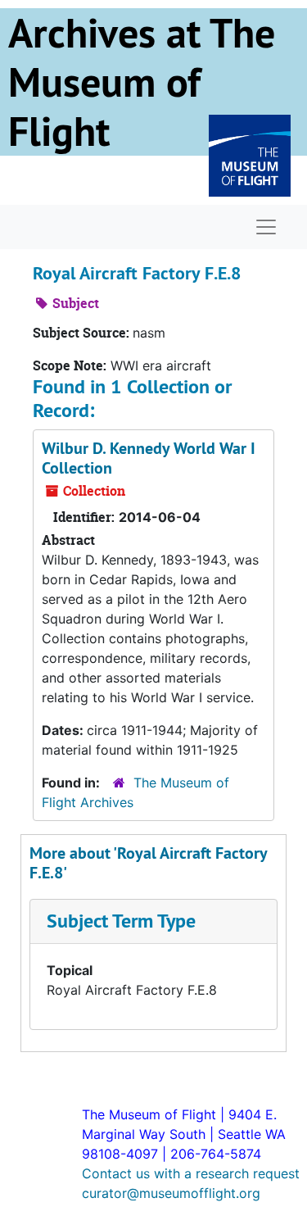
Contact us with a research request (191, 1173)
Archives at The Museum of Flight (141, 82)
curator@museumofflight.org (171, 1193)
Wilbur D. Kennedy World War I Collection (148, 458)
